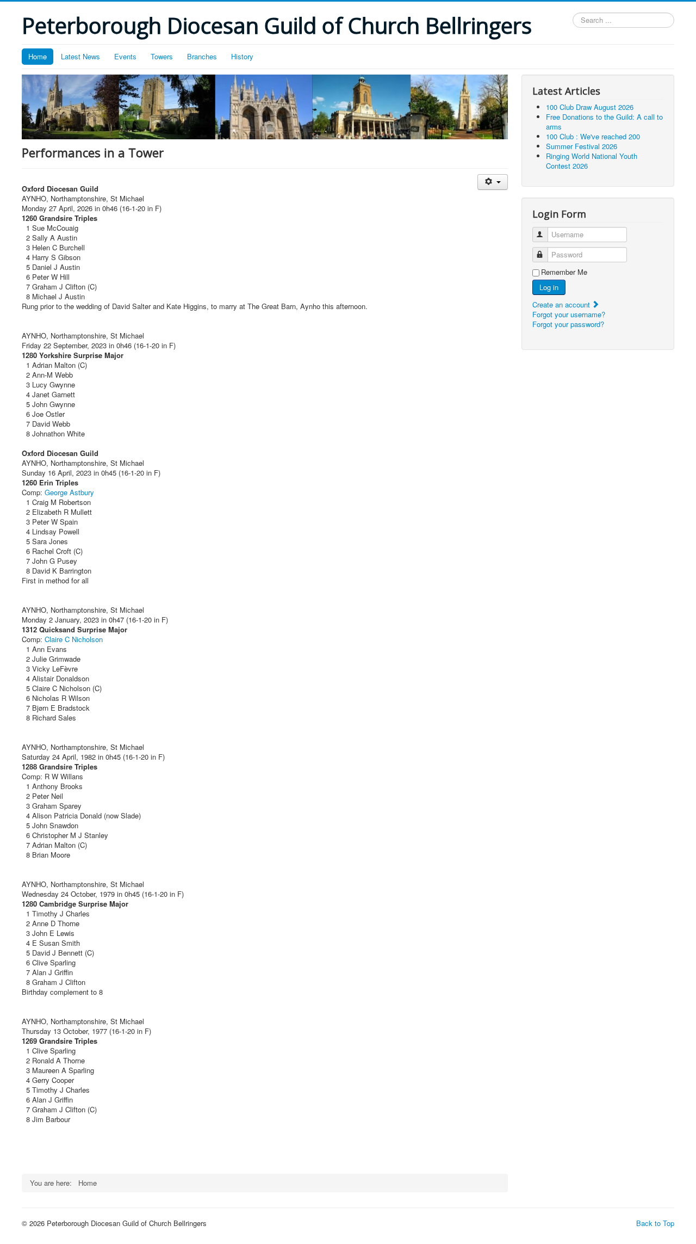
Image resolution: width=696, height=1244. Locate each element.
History (242, 56)
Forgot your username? (568, 314)
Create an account (562, 304)
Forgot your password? (568, 324)
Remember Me (564, 272)
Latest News (80, 56)
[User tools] (492, 182)
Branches (202, 56)
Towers (162, 56)
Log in (548, 287)
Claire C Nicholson (74, 639)
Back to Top (655, 1223)
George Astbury (69, 492)
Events (125, 56)
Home (37, 56)
